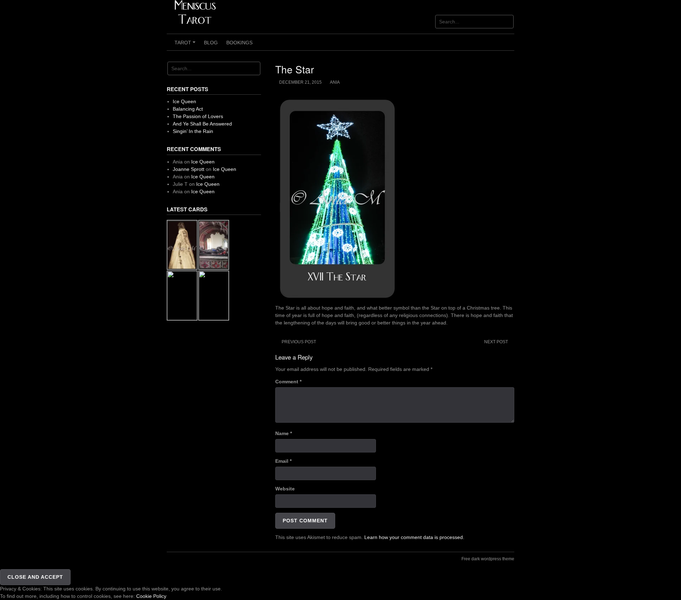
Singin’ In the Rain (193, 131)
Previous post (299, 341)
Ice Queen (184, 101)
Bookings (239, 42)
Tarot (186, 45)
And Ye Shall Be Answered (202, 124)
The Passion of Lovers (198, 116)
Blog (211, 42)
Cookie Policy (151, 596)
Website (285, 488)
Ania (335, 82)
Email (283, 461)
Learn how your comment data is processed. (414, 537)
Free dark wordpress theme (487, 558)
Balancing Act (188, 109)
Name (283, 433)
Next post (496, 341)
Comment (288, 381)
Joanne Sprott (188, 169)
